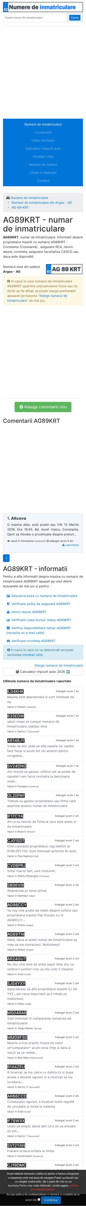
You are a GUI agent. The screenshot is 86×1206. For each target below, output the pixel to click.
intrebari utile (33, 655)
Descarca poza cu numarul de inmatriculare (43, 596)
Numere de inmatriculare (43, 124)
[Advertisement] (43, 72)
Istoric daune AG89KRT (28, 612)
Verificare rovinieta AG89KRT (32, 641)
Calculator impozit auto (43, 148)
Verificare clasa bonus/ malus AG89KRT (40, 620)
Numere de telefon (43, 165)
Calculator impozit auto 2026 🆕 (44, 672)
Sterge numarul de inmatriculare (59, 665)
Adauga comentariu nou (44, 407)
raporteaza (72, 544)
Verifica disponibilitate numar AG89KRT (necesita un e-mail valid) (38, 630)
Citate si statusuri (43, 173)
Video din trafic (43, 140)
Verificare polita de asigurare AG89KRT (40, 604)
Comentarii (43, 132)
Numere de (42, 7)
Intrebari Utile (43, 156)
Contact (43, 181)
